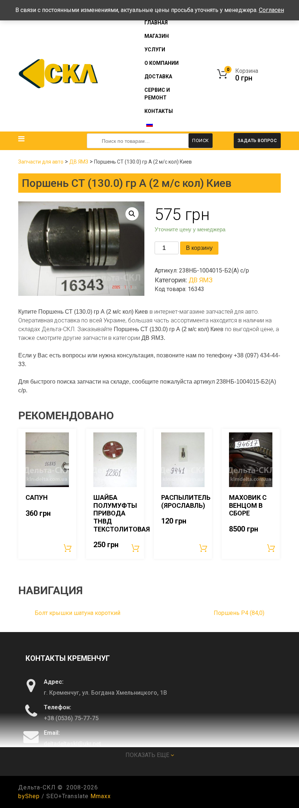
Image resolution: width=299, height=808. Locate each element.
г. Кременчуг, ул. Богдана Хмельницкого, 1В (105, 692)
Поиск (200, 140)
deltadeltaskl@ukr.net (72, 743)
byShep (29, 796)
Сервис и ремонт (157, 94)
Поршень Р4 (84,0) (239, 612)
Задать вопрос (257, 140)
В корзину (199, 248)
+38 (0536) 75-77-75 (71, 718)
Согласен (271, 10)
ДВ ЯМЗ (78, 162)
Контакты (158, 111)
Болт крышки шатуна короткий (77, 612)
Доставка (158, 76)
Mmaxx (100, 796)
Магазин (156, 36)
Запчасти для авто (40, 162)
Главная (156, 23)
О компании (161, 63)
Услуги (154, 49)
